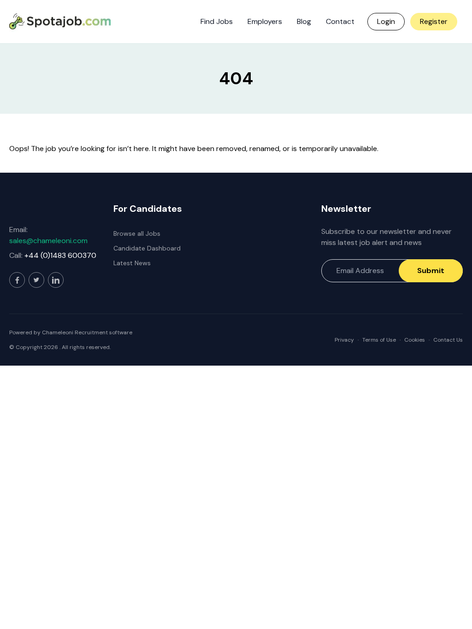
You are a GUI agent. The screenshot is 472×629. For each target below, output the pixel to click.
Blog (304, 21)
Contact (340, 21)
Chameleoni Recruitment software (87, 332)
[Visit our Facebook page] (17, 280)
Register (434, 21)
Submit (430, 270)
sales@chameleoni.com (48, 240)
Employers (265, 21)
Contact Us (448, 340)
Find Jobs (217, 21)
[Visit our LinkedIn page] (56, 280)
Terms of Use (379, 340)
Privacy (344, 340)
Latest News (132, 263)
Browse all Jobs (136, 233)
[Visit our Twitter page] (36, 280)
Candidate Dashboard (147, 248)
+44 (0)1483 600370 (60, 255)
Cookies (414, 340)
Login (386, 21)
